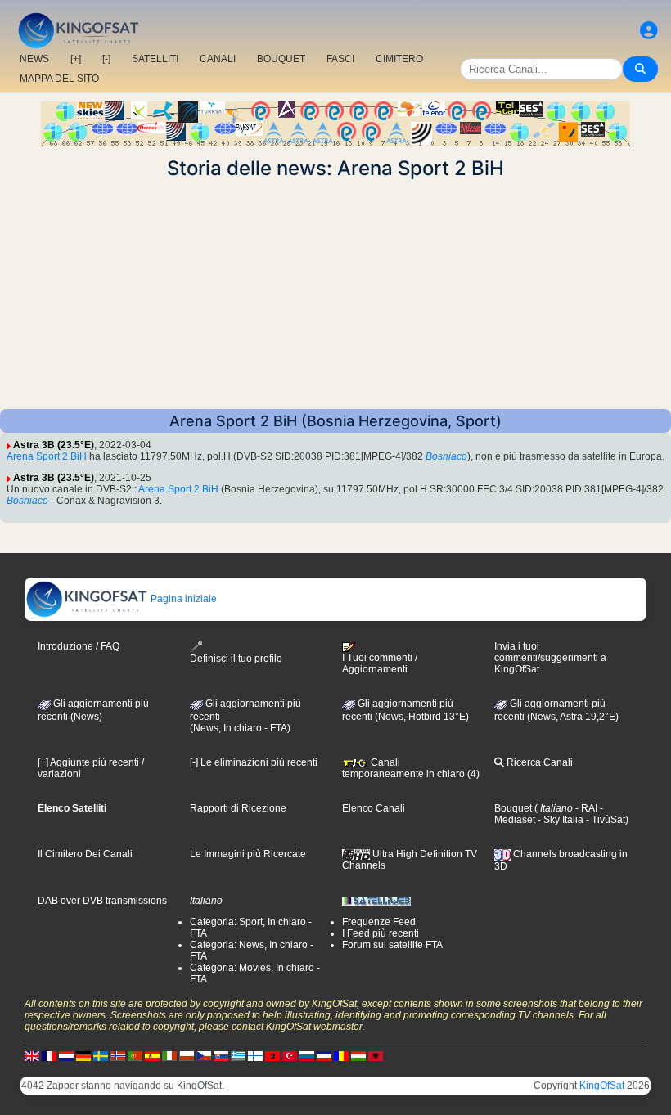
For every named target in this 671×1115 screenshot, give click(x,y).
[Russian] (306, 1055)
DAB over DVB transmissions (102, 900)
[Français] (49, 1055)
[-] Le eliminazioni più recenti (253, 762)
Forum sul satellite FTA (392, 945)
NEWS (34, 59)
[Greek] (238, 1055)
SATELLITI (155, 59)
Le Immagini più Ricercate (248, 854)
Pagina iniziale (182, 599)
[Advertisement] (335, 294)
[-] (106, 59)
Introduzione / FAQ (78, 646)
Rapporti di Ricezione (238, 808)
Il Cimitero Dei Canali (85, 854)
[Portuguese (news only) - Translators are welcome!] (135, 1055)
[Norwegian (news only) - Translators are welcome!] (117, 1055)
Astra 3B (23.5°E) (53, 445)
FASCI (340, 59)
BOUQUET (281, 59)
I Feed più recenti (380, 933)
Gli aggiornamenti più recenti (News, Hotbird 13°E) (405, 710)
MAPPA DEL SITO (59, 78)
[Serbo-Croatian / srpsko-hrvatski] (324, 1055)
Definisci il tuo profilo (236, 658)
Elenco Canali (373, 808)
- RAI (585, 808)
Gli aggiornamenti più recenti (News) (93, 710)
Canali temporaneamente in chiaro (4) (411, 768)
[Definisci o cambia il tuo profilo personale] (649, 30)
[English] (32, 1055)
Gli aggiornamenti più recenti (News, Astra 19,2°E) (556, 710)
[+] (75, 59)
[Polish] (186, 1055)
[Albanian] (375, 1055)
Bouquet (513, 808)
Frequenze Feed (379, 922)
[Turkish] (289, 1055)
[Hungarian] (358, 1055)
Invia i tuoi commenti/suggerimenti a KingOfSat (550, 658)
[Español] (152, 1055)
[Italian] (169, 1055)
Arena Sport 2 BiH (47, 456)
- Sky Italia (559, 819)
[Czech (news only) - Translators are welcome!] (203, 1055)
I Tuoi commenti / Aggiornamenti (379, 663)
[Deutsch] (83, 1055)
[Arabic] (272, 1055)
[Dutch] (66, 1055)
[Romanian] (341, 1055)
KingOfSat (601, 1085)
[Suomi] (255, 1055)
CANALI (218, 59)
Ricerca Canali (538, 762)
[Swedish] (100, 1055)
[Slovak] (221, 1055)
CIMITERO (399, 59)
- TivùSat (604, 819)
